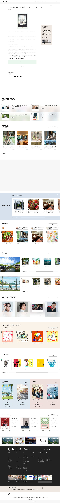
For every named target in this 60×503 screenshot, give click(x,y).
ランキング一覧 (53, 195)
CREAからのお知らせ (10, 468)
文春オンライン (32, 501)
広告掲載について (32, 497)
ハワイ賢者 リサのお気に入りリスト (18, 457)
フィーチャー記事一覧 (53, 126)
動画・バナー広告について (27, 497)
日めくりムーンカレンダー (48, 459)
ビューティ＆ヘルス (10, 460)
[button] (3, 153)
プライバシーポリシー (45, 497)
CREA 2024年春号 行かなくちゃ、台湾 (25, 472)
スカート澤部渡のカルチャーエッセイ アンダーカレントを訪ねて (41, 462)
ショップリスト (7, 406)
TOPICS (9, 467)
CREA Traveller (25, 501)
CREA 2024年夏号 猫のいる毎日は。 (25, 470)
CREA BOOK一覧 (53, 414)
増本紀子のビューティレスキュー (19, 468)
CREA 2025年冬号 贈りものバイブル (25, 467)
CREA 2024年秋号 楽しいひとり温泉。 (25, 469)
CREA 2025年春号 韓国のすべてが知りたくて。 (26, 465)
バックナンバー (25, 382)
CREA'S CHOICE (9, 466)
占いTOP (53, 355)
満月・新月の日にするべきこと (49, 460)
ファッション (9, 461)
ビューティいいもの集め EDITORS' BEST (18, 465)
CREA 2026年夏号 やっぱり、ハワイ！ (25, 455)
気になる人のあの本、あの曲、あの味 (34, 455)
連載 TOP (53, 224)
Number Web (29, 501)
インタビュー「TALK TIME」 (41, 459)
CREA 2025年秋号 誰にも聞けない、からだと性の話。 (26, 462)
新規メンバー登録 (46, 37)
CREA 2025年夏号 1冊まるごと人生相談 (25, 463)
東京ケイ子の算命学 (47, 458)
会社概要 (18, 497)
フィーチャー (9, 465)
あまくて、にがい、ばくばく (41, 460)
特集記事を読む (7, 404)
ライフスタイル (9, 459)
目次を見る (7, 402)
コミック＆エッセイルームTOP (53, 328)
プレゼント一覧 (43, 43)
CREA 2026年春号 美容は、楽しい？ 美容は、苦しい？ (26, 457)
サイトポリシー (40, 497)
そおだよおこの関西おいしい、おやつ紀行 (19, 461)
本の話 (10, 9)
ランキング (9, 463)
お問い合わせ (22, 497)
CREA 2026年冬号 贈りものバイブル (25, 459)
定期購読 (37, 497)
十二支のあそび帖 (40, 458)
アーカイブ (9, 464)
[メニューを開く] (56, 1)
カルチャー (9, 458)
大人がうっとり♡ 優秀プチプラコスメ (18, 467)
